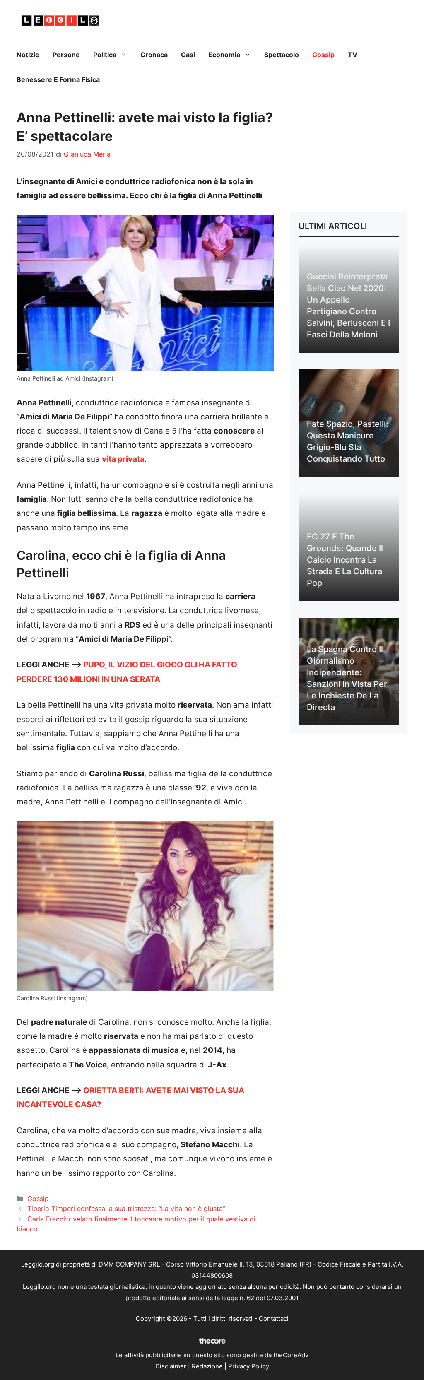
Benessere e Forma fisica (58, 79)
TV (352, 55)
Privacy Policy (248, 1366)
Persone (66, 55)
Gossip (323, 55)
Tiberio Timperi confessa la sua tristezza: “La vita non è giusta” (126, 1208)
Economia (224, 55)
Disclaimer (170, 1366)
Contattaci (274, 1318)
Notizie (28, 55)
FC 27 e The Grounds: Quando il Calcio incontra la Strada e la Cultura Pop (345, 560)
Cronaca (154, 55)
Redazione (207, 1366)
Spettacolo (281, 55)
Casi (188, 55)
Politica (104, 55)
